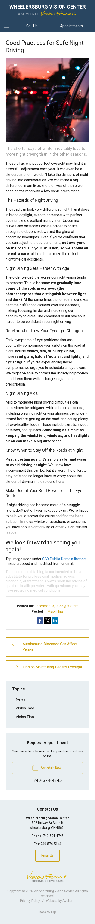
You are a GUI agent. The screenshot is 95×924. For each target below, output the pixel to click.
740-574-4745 (53, 836)
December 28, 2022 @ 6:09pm (56, 606)
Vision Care (25, 708)
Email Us (47, 855)
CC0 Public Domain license (64, 559)
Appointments (71, 26)
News (20, 699)
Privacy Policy (30, 901)
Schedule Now (51, 768)
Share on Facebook (40, 620)
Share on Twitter (47, 620)
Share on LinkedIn (55, 620)
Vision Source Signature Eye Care (47, 876)
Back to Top (47, 912)
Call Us (32, 26)
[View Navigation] (8, 26)
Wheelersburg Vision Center (54, 891)
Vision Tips (56, 611)
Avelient (68, 901)
